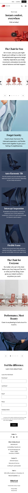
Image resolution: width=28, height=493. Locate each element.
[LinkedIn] (13, 437)
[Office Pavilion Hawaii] (6, 6)
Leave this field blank (7, 374)
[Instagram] (16, 437)
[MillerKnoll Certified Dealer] (14, 481)
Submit (14, 425)
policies (10, 420)
